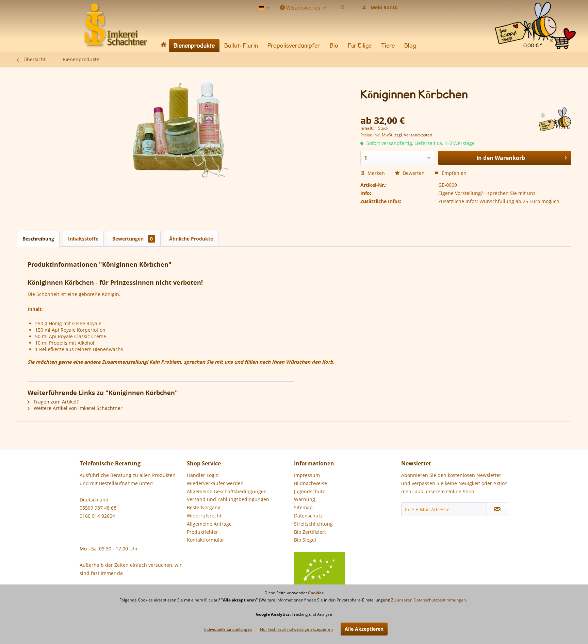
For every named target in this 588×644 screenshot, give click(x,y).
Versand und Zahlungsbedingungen (228, 499)
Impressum (307, 475)
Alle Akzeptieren (364, 629)
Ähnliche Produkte (191, 238)
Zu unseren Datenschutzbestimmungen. (429, 600)
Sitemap (303, 507)
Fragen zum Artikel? (55, 401)
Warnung (304, 499)
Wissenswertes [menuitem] (303, 7)
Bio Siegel (305, 539)
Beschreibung (38, 238)
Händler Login (203, 475)
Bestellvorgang (203, 507)
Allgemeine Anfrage (209, 524)
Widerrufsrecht (204, 515)
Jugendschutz (309, 491)
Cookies (316, 593)
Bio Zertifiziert (310, 532)
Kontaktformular (205, 539)
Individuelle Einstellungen (228, 629)
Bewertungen (132, 238)
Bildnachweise (310, 483)
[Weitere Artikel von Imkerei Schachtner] (555, 119)
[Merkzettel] (342, 7)
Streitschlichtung (313, 524)
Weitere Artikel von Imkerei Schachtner (77, 408)
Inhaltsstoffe (83, 238)
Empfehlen (453, 173)
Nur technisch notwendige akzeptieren (296, 629)
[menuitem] (535, 10)
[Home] (163, 45)
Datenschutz (308, 515)
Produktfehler (202, 532)
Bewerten (414, 173)
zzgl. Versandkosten (413, 135)
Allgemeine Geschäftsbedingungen (227, 491)
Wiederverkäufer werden (215, 483)
